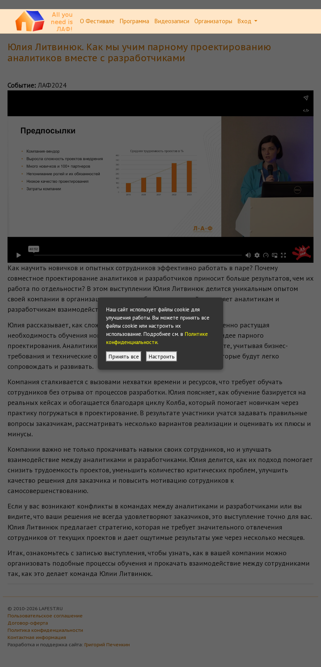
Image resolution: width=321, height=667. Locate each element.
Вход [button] (245, 21)
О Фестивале (97, 21)
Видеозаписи (171, 21)
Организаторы (213, 21)
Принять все (123, 356)
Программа (134, 21)
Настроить (162, 356)
